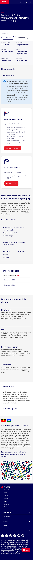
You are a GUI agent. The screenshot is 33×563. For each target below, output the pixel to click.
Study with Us (7, 512)
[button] (26, 2)
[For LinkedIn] (14, 535)
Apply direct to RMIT (12, 148)
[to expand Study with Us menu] (29, 512)
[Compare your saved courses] (22, 2)
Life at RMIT (7, 516)
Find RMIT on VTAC (8, 220)
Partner (5, 525)
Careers (6, 504)
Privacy (3, 542)
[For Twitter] (6, 535)
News (5, 492)
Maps (5, 501)
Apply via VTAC (11, 183)
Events (6, 495)
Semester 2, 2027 (9, 285)
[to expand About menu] (29, 529)
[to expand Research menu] (29, 521)
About (4, 530)
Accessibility (10, 542)
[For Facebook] (2, 535)
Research (6, 521)
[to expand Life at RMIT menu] (29, 516)
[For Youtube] (18, 535)
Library (6, 498)
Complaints (4, 544)
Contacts (6, 507)
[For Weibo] (22, 535)
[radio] (21, 37)
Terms (25, 540)
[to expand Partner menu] (29, 525)
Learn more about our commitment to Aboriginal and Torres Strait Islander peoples (13, 454)
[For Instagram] (10, 535)
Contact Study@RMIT (10, 409)
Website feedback (21, 542)
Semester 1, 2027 (9, 280)
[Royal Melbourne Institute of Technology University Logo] (4, 2)
